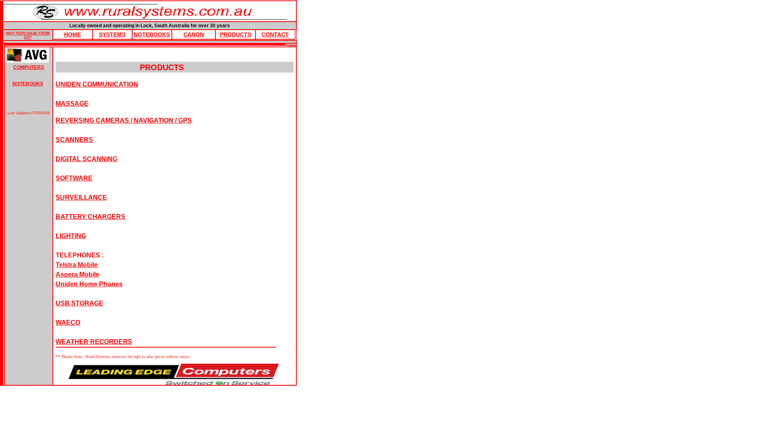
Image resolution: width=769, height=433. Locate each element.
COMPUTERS (28, 67)
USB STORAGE (79, 303)
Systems (112, 34)
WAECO (68, 322)
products (235, 34)
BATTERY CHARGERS (90, 216)
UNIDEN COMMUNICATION (97, 84)
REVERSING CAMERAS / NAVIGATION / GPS (124, 120)
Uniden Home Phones (89, 284)
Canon (193, 34)
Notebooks (152, 34)
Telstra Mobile (77, 264)
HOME (72, 34)
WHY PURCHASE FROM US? (28, 35)
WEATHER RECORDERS (94, 341)
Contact (275, 34)
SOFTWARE (74, 178)
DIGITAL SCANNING (86, 159)
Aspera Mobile (77, 274)
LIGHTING (71, 236)
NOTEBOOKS (27, 84)
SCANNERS (74, 139)
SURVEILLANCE (81, 197)
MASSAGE (72, 103)
